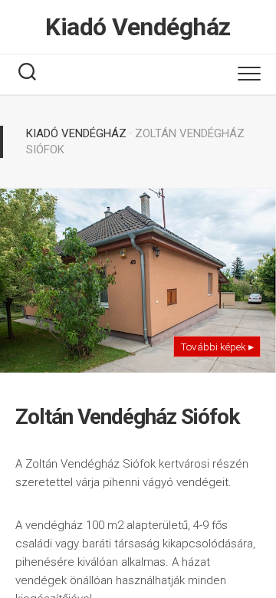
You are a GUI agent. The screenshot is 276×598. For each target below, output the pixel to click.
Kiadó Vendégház (138, 26)
